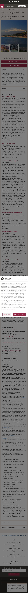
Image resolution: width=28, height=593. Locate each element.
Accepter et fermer (19, 314)
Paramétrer (7, 314)
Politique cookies (11, 309)
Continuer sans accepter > (22, 279)
